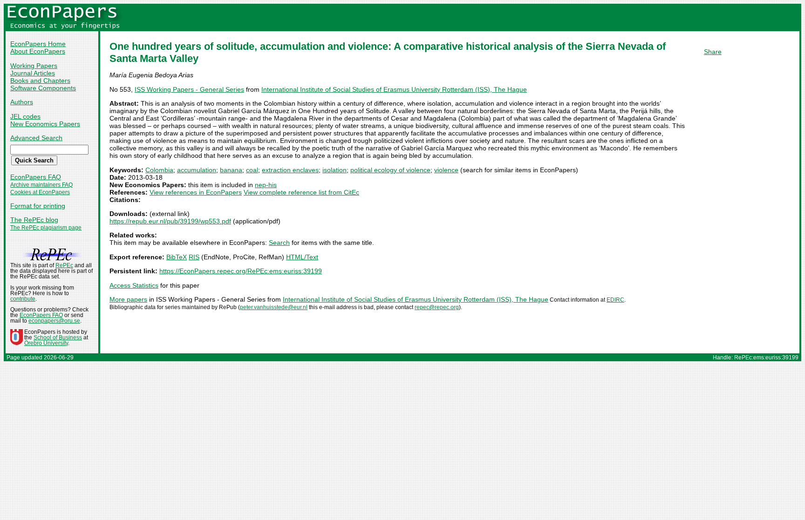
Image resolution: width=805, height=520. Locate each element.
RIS (194, 257)
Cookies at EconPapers (40, 192)
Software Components (43, 88)
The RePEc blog (34, 219)
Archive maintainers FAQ (41, 185)
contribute (22, 299)
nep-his (266, 185)
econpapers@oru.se (54, 321)
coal (252, 170)
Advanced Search (36, 138)
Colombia (159, 170)
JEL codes (25, 116)
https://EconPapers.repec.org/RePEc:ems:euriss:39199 (240, 271)
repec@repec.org (437, 307)
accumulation (196, 170)
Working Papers (33, 65)
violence (446, 170)
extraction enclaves (290, 170)
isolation (334, 170)
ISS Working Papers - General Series (189, 89)
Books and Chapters (40, 80)
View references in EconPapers (196, 192)
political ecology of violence (390, 170)
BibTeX (176, 257)
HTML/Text (302, 257)
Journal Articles (32, 73)
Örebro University (46, 343)
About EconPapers (37, 51)
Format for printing (37, 205)
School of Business (58, 337)
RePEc (64, 265)
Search (279, 242)
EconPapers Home (38, 43)
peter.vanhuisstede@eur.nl (273, 307)
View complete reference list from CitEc (301, 192)
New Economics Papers (45, 124)
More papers (128, 299)
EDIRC (615, 300)
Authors (21, 102)
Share (713, 51)
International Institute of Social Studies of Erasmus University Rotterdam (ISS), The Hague (394, 89)
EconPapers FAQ (35, 177)
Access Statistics (133, 285)
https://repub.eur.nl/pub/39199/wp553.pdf (170, 221)
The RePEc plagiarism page (46, 227)
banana (231, 170)
